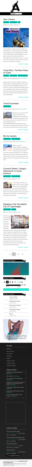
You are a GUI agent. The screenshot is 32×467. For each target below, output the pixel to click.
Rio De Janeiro (10, 136)
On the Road (13, 22)
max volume (22, 282)
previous (4, 282)
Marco (19, 212)
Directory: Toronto (11, 360)
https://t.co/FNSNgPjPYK (13, 451)
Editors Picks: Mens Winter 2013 (14, 372)
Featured (6, 22)
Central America (22, 75)
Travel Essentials (11, 103)
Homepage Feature (14, 309)
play (7, 282)
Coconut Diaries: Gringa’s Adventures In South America (14, 171)
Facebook (13, 435)
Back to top (11, 465)
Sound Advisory (10, 351)
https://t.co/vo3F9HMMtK (13, 439)
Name (11, 313)
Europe (14, 209)
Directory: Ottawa (11, 363)
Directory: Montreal (11, 365)
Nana (19, 25)
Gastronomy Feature (15, 305)
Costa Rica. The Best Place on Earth (15, 387)
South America (16, 138)
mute (15, 282)
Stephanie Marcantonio (22, 78)
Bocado (8, 358)
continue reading (23, 64)
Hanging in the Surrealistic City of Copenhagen (15, 205)
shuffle (25, 285)
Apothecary (9, 356)
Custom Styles (13, 297)
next (10, 282)
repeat (22, 285)
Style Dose (9, 348)
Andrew (18, 179)
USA (19, 22)
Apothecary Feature (14, 301)
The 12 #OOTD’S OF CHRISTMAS (14, 378)
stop (12, 282)
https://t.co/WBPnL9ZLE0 (13, 445)
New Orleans (9, 19)
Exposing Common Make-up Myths (15, 391)
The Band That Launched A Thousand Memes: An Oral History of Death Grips (16, 383)
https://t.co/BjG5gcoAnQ (12, 433)
